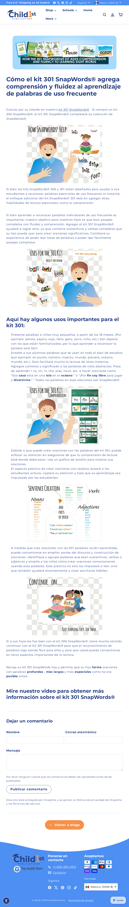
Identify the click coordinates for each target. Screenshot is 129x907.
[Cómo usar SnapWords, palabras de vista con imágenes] (64, 278)
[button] (6, 900)
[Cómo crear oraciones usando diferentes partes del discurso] (64, 513)
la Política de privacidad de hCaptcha (97, 799)
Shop (50, 10)
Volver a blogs (66, 825)
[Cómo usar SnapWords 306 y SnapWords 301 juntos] (64, 606)
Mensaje (13, 750)
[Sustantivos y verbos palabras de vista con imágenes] (64, 154)
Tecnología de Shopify (81, 900)
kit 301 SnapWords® (74, 109)
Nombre (13, 732)
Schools (68, 10)
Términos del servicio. (27, 803)
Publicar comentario (28, 789)
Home (87, 10)
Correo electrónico (80, 732)
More (50, 18)
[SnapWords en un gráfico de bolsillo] (64, 415)
